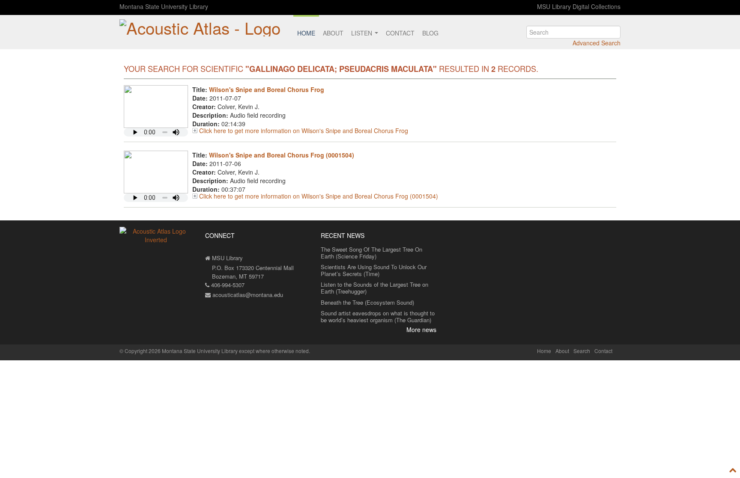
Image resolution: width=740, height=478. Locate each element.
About (333, 33)
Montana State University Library (163, 6)
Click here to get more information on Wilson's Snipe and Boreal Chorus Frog (303, 130)
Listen (362, 33)
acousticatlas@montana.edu (247, 295)
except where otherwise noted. (274, 350)
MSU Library (226, 258)
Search (581, 350)
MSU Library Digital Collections (579, 6)
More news (421, 329)
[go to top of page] (733, 470)
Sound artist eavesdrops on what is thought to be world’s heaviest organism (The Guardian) (378, 316)
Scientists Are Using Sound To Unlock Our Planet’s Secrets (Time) (374, 270)
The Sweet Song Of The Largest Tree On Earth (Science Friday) (371, 252)
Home (306, 33)
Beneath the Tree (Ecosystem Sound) (367, 302)
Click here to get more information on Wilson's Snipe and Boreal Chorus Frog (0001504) (318, 196)
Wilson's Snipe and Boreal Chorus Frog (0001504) (281, 155)
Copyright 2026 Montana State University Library (181, 350)
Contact (400, 33)
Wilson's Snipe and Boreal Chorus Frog (266, 89)
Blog (430, 33)
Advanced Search (597, 43)
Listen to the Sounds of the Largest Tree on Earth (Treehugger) (374, 287)
